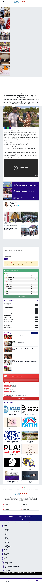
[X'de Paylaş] (6, 128)
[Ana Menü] (3, 1)
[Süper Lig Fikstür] (37, 300)
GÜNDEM (3, 5)
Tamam (4, 574)
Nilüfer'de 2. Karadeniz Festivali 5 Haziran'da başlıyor (27, 236)
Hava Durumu (25, 504)
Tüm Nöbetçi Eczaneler (21, 398)
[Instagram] (16, 206)
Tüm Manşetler (7, 509)
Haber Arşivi (7, 511)
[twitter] (15, 523)
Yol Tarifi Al (14, 385)
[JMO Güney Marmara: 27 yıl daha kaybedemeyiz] (12, 216)
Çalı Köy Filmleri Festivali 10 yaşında (28, 222)
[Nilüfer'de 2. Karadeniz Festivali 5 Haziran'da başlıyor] (29, 229)
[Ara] (36, 2)
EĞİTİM (37, 489)
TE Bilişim (23, 519)
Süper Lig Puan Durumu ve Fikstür (12, 566)
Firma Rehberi (6, 553)
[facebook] (8, 523)
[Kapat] (41, 572)
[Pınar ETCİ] (6, 204)
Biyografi (5, 557)
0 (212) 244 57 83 (7, 385)
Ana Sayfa (5, 525)
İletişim (5, 559)
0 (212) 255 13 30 (7, 391)
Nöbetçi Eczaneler (8, 504)
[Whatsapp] (25, 487)
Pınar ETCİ (12, 203)
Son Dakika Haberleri (26, 509)
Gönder (6, 259)
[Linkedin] (18, 206)
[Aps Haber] (20, 2)
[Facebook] (12, 206)
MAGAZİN (8, 5)
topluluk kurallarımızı (14, 262)
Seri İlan (5, 554)
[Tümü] (37, 402)
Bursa (21, 93)
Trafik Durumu (6, 506)
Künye (4, 558)
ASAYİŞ (8, 489)
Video (4, 550)
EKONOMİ (17, 5)
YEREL (18, 489)
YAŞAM (26, 5)
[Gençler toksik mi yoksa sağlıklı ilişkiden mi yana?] (21, 116)
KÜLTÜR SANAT (33, 489)
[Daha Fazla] (10, 128)
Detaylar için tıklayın (21, 296)
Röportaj (5, 555)
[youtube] (29, 523)
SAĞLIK (22, 5)
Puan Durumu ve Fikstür (27, 506)
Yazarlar (5, 551)
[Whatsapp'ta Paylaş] (8, 128)
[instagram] (22, 523)
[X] (19, 487)
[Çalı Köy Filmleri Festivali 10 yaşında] (29, 216)
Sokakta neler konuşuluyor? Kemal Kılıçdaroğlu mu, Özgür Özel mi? (10, 229)
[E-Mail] (11, 206)
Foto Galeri (5, 549)
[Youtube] (23, 487)
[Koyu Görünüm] (38, 2)
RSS (11, 516)
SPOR (12, 5)
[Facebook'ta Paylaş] (4, 128)
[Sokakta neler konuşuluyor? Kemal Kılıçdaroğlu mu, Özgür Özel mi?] (12, 226)
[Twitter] (14, 206)
